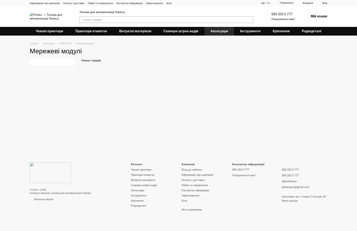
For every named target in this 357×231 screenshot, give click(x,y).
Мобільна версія (43, 199)
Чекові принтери (49, 31)
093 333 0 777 (282, 14)
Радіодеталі (311, 31)
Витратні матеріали (135, 31)
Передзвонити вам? (283, 19)
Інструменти (250, 31)
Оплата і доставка (73, 3)
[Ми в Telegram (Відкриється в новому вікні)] (177, 3)
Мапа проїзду (290, 200)
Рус (269, 3)
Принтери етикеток (91, 31)
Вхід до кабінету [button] (192, 169)
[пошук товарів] (250, 19)
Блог (169, 3)
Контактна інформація (129, 3)
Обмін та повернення (100, 3)
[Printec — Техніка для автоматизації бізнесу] (50, 172)
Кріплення (281, 31)
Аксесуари (219, 31)
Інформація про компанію (45, 3)
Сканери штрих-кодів (180, 31)
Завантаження (154, 3)
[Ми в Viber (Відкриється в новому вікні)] (182, 3)
